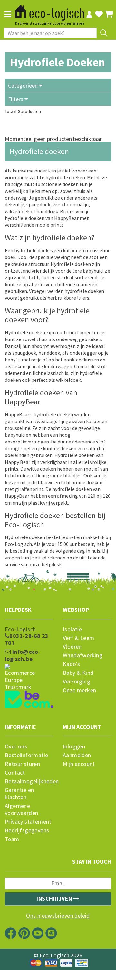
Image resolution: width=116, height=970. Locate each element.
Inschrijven (54, 898)
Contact (15, 772)
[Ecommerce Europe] (29, 665)
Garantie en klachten (19, 794)
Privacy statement (28, 821)
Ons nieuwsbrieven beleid (58, 915)
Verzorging (76, 681)
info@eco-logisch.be (22, 655)
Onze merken (79, 690)
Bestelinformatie (26, 755)
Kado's (71, 664)
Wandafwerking (82, 655)
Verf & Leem (78, 637)
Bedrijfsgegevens (27, 830)
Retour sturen (22, 763)
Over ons (16, 746)
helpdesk (52, 564)
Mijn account (79, 763)
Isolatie (72, 629)
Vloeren (72, 646)
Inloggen (74, 746)
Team (12, 839)
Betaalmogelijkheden (29, 781)
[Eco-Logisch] (49, 10)
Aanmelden (77, 755)
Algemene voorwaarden (21, 809)
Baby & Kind (78, 672)
